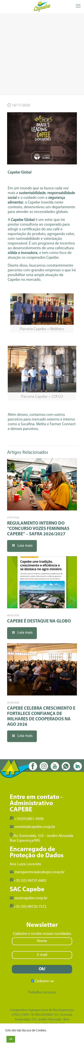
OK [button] (10, 1039)
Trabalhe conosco (42, 992)
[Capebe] (42, 6)
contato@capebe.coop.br (34, 827)
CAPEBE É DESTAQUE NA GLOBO (39, 621)
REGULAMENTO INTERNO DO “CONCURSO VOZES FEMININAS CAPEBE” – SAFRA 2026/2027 (38, 528)
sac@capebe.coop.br (31, 898)
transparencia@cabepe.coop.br (39, 872)
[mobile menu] (78, 6)
